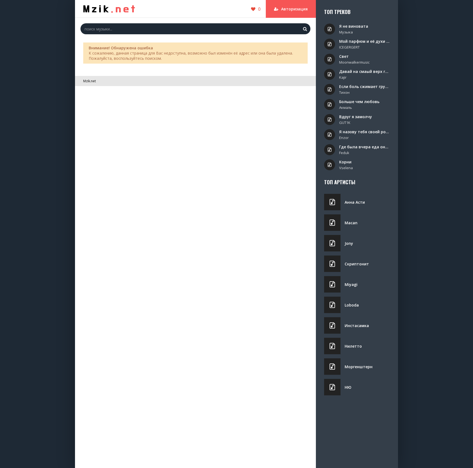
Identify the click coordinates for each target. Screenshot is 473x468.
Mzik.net (89, 81)
